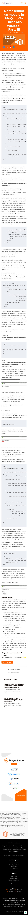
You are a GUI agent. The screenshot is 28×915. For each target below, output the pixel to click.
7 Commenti (7, 703)
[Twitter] (7, 47)
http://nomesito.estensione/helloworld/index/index (13, 375)
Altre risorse (14, 883)
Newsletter (14, 866)
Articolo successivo (14, 672)
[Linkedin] (13, 47)
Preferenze (21, 855)
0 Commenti (7, 689)
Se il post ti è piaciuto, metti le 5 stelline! (11, 657)
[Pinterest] (10, 47)
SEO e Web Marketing (14, 880)
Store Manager (14, 878)
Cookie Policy (14, 855)
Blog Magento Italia (14, 864)
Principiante (14, 876)
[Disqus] (14, 729)
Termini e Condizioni (18, 911)
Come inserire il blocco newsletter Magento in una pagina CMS (13, 699)
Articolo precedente (14, 669)
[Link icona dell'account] (25, 3)
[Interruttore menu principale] (21, 3)
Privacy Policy (7, 855)
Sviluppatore (14, 882)
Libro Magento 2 (14, 868)
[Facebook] (4, 47)
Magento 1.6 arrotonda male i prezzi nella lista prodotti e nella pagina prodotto (14, 685)
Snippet (13, 691)
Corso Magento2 (14, 863)
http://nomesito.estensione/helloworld (10, 379)
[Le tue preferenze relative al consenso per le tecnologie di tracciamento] (25, 912)
